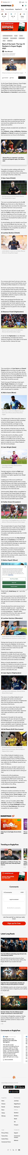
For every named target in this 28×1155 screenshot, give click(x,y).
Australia (14, 92)
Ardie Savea (12, 591)
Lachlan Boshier (8, 233)
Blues (16, 411)
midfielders (17, 131)
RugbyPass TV (18, 9)
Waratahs (20, 668)
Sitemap (3, 1116)
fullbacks (6, 131)
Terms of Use (4, 1136)
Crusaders (13, 520)
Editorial (16, 1140)
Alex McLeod (8, 51)
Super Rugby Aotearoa (7, 384)
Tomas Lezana (18, 794)
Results (3, 1107)
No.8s (11, 133)
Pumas (7, 794)
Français (16, 1125)
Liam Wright (7, 447)
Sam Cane (6, 178)
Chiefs (8, 212)
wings (11, 131)
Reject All (14, 582)
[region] (14, 577)
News (2, 9)
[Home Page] (7, 5)
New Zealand (5, 92)
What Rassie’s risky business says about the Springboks (10, 1040)
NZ (15, 1122)
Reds (18, 471)
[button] (26, 9)
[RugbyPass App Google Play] (20, 1087)
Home (2, 1101)
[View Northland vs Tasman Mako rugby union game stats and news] (13, 16)
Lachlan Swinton (9, 618)
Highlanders (12, 336)
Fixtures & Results (9, 9)
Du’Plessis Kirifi (9, 729)
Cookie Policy (4, 1139)
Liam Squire (15, 368)
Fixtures (3, 1104)
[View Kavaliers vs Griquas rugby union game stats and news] (22, 16)
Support (16, 1133)
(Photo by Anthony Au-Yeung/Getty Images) (12, 73)
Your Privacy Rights (14, 578)
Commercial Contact (17, 1136)
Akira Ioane (7, 393)
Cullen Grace (7, 502)
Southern (16, 1115)
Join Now (16, 1101)
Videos (3, 1113)
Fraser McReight (15, 804)
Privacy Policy (4, 1133)
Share (12, 77)
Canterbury (12, 539)
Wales (23, 657)
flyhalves (24, 131)
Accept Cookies (14, 586)
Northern (16, 1112)
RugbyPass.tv (17, 1104)
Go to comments (8, 1059)
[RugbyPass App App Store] (8, 1087)
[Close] (25, 566)
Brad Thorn (8, 473)
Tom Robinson (13, 806)
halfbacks (4, 133)
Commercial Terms (6, 1142)
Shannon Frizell (8, 312)
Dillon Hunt (20, 802)
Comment (6, 77)
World (15, 1118)
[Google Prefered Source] (21, 77)
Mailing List (17, 1107)
